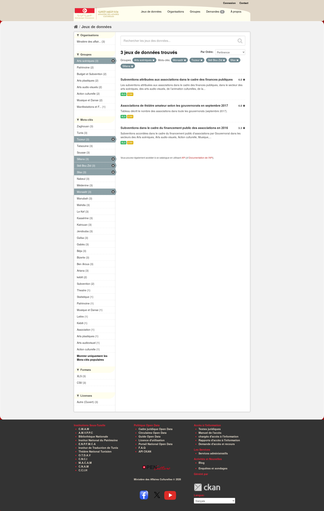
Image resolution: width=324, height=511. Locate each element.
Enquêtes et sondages (213, 468)
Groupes (195, 11)
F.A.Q (142, 448)
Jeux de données (151, 11)
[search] (240, 40)
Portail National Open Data (155, 444)
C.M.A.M (84, 429)
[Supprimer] (153, 60)
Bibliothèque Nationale (93, 436)
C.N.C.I (83, 459)
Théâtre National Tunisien (95, 451)
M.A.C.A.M (85, 463)
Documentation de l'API (201, 157)
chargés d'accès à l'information (218, 436)
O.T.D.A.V (85, 455)
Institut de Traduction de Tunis (98, 448)
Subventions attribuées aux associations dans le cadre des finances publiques (177, 79)
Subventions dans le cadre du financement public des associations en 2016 (174, 128)
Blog (202, 463)
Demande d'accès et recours (217, 444)
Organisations (175, 11)
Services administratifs (213, 453)
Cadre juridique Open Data (155, 429)
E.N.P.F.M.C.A (87, 444)
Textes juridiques (210, 429)
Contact (243, 3)
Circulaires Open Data (152, 433)
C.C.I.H (83, 470)
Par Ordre (207, 52)
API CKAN (145, 451)
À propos (236, 11)
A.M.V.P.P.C (86, 433)
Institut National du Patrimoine (98, 440)
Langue (199, 495)
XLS (123, 94)
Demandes (214, 11)
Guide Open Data (149, 436)
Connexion (229, 3)
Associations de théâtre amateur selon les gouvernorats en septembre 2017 (174, 105)
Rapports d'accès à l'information (219, 440)
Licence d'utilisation (152, 440)
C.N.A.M (84, 466)
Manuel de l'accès (210, 433)
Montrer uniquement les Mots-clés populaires (92, 357)
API (183, 157)
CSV (130, 94)
